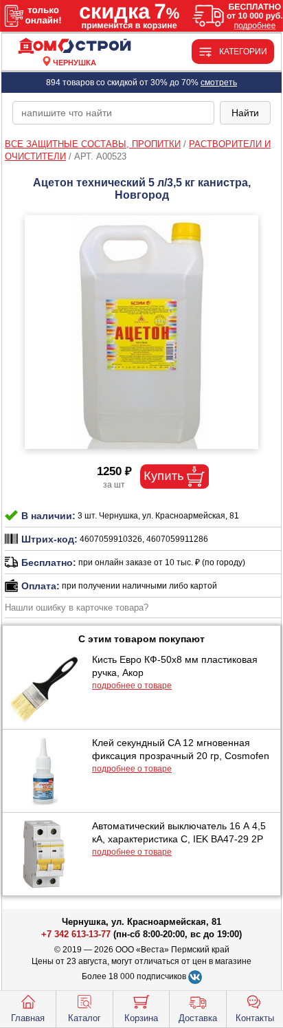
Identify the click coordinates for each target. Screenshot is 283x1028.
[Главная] (74, 46)
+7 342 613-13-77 (76, 934)
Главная (28, 1018)
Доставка (198, 1018)
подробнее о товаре (132, 685)
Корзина (141, 1018)
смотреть (219, 82)
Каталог (84, 1018)
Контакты (255, 1018)
